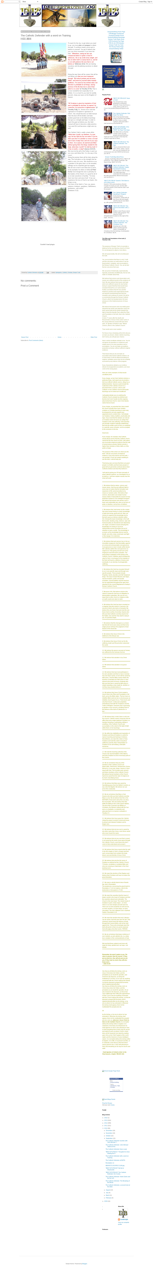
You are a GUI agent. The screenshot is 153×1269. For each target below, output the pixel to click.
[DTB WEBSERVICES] (103, 89)
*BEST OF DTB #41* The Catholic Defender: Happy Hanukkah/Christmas (121, 167)
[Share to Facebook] (28, 39)
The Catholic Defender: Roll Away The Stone (121, 114)
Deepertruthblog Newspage (116, 37)
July (107, 1192)
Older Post (94, 337)
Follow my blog (116, 1090)
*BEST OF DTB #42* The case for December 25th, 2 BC (121, 207)
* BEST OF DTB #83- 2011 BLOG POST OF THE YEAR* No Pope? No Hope (121, 128)
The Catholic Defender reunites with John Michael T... (116, 1141)
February (109, 1198)
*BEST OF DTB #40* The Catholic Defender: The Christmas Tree (120, 222)
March (108, 1195)
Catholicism (113, 1085)
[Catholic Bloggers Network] (116, 62)
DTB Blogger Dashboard (116, 33)
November (109, 1133)
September (109, 1138)
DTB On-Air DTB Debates (116, 43)
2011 (106, 1125)
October (108, 1136)
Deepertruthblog (114, 1082)
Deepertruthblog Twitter (116, 48)
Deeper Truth (76, 272)
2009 (106, 1201)
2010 (106, 1128)
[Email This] (22, 39)
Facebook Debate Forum (116, 35)
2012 (106, 1123)
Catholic (64, 272)
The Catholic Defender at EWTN (115, 1160)
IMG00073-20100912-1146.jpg (115, 1165)
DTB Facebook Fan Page (116, 41)
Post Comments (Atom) (36, 340)
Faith (118, 1085)
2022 (106, 1118)
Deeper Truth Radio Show (116, 39)
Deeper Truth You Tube (116, 45)
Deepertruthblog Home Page (116, 32)
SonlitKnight (124, 1219)
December (109, 1130)
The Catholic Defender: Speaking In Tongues (120, 193)
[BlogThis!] (24, 39)
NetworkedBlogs (114, 1078)
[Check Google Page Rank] (111, 1071)
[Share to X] (26, 39)
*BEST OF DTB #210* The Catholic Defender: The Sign (121, 143)
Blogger (84, 1264)
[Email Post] (47, 272)
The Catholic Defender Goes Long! (116, 1149)
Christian (70, 272)
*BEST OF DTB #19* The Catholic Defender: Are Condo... (116, 1173)
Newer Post (24, 337)
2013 (106, 1120)
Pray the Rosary (107, 1103)
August (108, 1190)
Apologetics (59, 272)
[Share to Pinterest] (30, 39)
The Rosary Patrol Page (116, 47)
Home (59, 337)
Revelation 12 (110, 1163)
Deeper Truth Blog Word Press (114, 157)
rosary (112, 1105)
